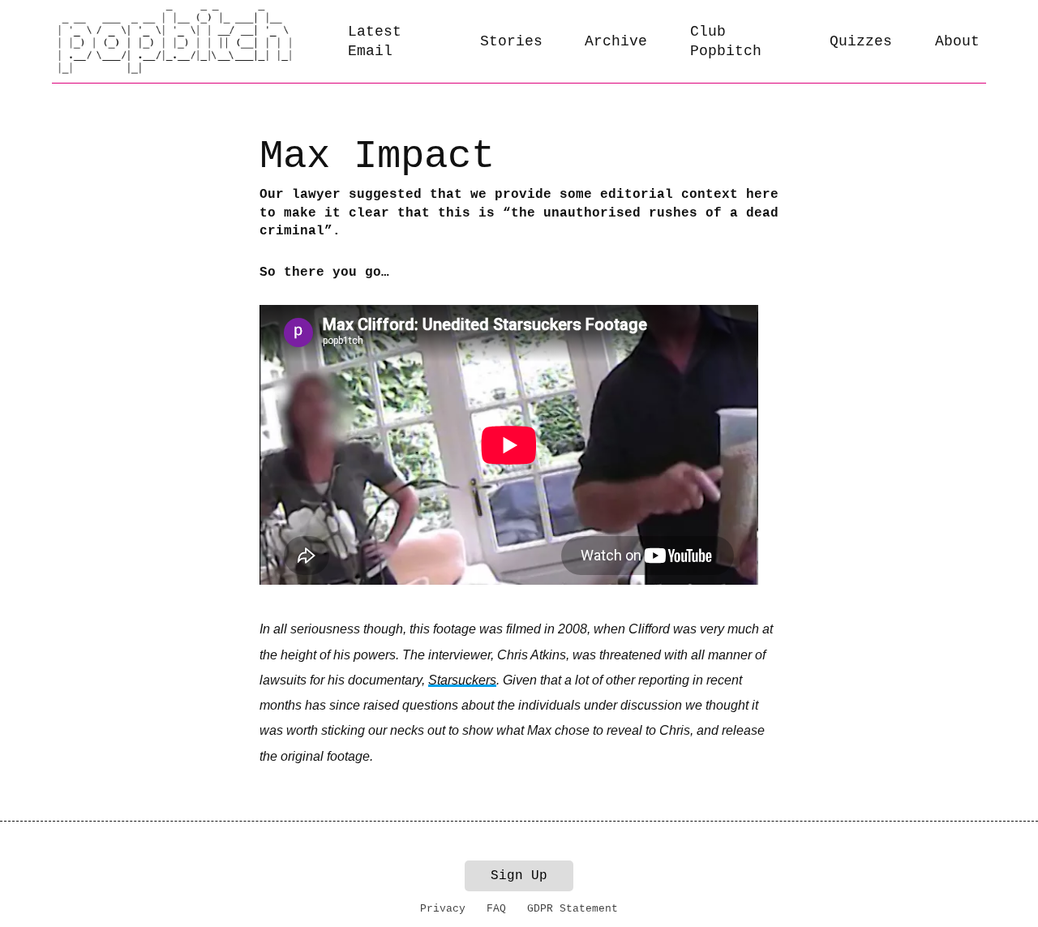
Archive (616, 41)
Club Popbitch (725, 42)
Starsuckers (462, 680)
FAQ (496, 909)
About (957, 41)
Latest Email (374, 42)
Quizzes (861, 41)
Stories (511, 41)
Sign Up (519, 876)
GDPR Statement (572, 909)
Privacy (442, 909)
